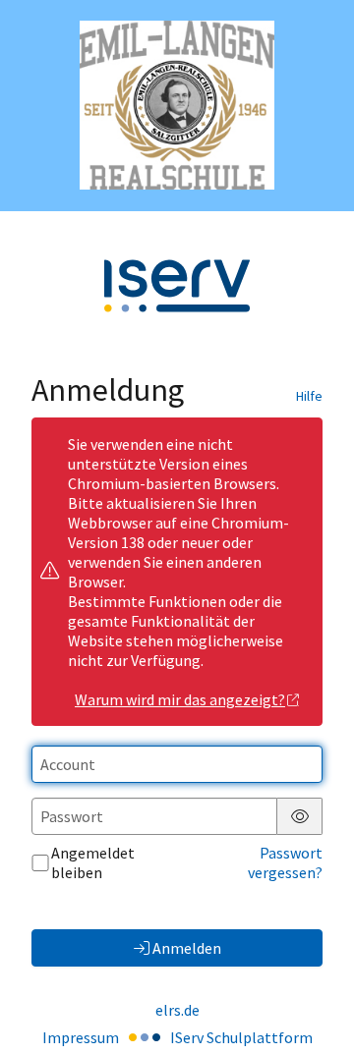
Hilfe (309, 396)
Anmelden (186, 948)
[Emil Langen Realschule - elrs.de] (177, 105)
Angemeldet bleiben (93, 862)
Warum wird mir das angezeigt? (180, 699)
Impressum (80, 1037)
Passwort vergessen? (285, 862)
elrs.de (177, 1010)
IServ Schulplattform (241, 1037)
